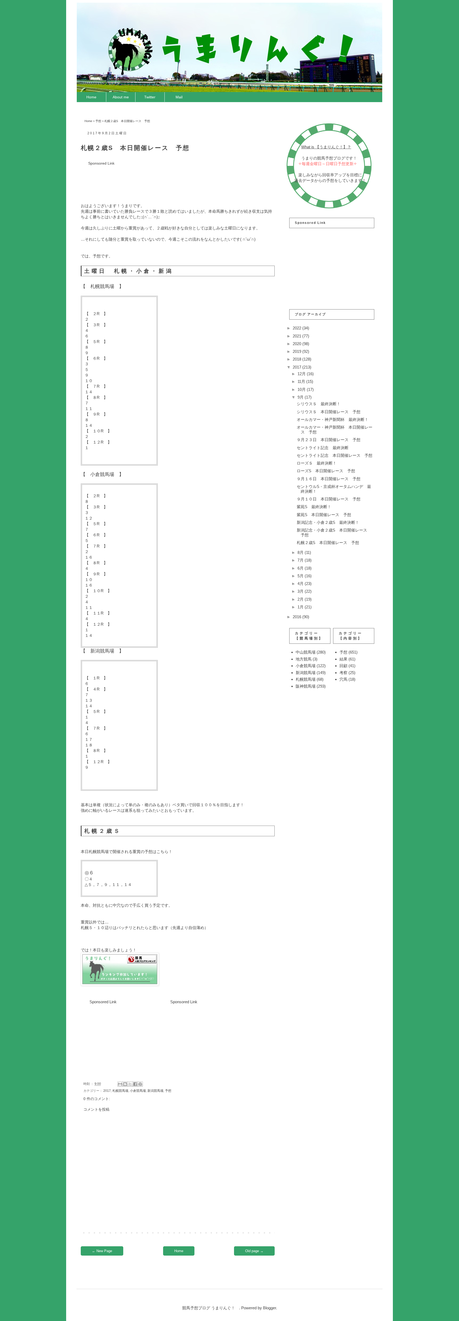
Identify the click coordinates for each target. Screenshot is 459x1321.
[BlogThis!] (125, 1084)
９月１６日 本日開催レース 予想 (328, 478)
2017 (107, 1091)
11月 (302, 381)
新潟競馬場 (155, 1091)
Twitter (149, 97)
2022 (297, 328)
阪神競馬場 (306, 686)
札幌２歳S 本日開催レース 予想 (328, 542)
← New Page (102, 1251)
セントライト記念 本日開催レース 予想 (334, 455)
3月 (301, 591)
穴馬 (343, 679)
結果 (343, 659)
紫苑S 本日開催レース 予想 (324, 514)
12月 (302, 373)
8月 (301, 552)
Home (91, 97)
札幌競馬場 (120, 1091)
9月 (301, 397)
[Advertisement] (177, 178)
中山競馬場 (306, 652)
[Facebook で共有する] (135, 1084)
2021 (297, 336)
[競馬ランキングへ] (120, 984)
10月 (302, 389)
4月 (301, 583)
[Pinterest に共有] (140, 1084)
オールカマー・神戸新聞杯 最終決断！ (332, 419)
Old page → (254, 1251)
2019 (297, 351)
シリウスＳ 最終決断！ (319, 404)
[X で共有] (130, 1084)
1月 (301, 607)
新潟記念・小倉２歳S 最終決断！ (328, 522)
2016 (297, 616)
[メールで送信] (120, 1084)
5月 (301, 576)
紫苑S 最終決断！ (314, 506)
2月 (301, 599)
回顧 (343, 665)
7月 (301, 560)
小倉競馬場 (138, 1091)
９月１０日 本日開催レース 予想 (328, 499)
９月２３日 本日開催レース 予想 (328, 439)
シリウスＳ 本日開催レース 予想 (328, 411)
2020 (297, 343)
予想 (98, 121)
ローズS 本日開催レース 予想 (326, 471)
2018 (297, 359)
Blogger (269, 1308)
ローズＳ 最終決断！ (317, 463)
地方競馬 (304, 659)
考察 (343, 672)
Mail (179, 97)
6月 (301, 568)
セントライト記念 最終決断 (322, 447)
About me (121, 97)
